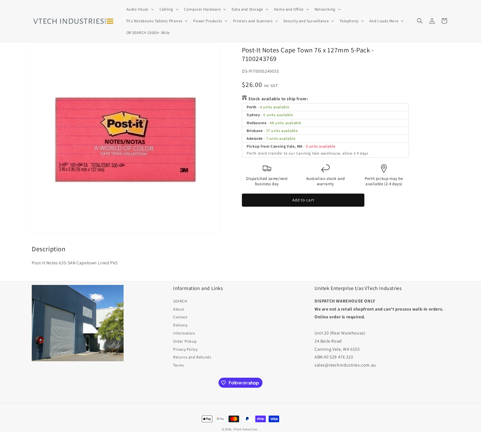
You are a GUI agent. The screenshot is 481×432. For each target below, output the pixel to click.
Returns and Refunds (192, 357)
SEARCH (180, 301)
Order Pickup (185, 341)
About (178, 309)
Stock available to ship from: (278, 99)
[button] (139, 9)
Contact (180, 316)
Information (184, 333)
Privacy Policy (185, 349)
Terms (178, 365)
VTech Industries (245, 429)
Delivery (180, 325)
